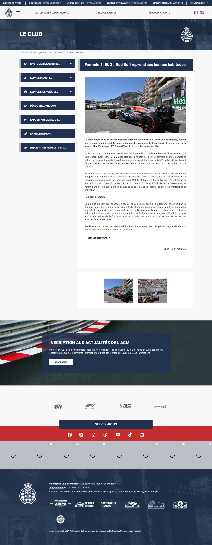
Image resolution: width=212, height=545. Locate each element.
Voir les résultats (97, 238)
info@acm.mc (56, 487)
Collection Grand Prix (112, 3)
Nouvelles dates (69, 3)
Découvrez (167, 3)
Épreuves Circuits (159, 12)
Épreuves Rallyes (105, 12)
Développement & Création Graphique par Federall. (119, 531)
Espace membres (198, 3)
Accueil (23, 52)
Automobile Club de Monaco (52, 12)
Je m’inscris (61, 362)
